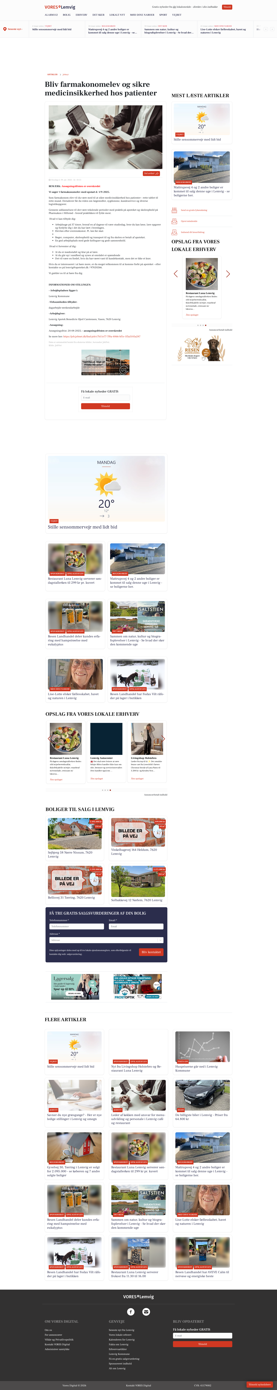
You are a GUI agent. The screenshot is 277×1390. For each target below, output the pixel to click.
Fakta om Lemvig (118, 1344)
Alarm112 (51, 14)
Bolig (67, 14)
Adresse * (54, 934)
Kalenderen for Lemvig (122, 1339)
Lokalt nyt (117, 14)
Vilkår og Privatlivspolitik (59, 1339)
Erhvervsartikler (118, 1349)
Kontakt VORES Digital (57, 1344)
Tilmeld (227, 7)
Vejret (176, 14)
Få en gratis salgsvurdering (124, 1358)
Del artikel (149, 173)
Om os (48, 1330)
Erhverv (81, 14)
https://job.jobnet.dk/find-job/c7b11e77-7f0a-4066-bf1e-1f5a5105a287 (101, 336)
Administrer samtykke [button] (57, 1349)
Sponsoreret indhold (120, 1363)
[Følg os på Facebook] (131, 1312)
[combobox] (51, 940)
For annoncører (53, 1334)
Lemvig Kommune (119, 1354)
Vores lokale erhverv (120, 1334)
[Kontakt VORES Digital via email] (146, 1312)
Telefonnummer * (59, 920)
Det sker (98, 14)
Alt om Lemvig (117, 1368)
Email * (113, 920)
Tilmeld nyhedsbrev (260, 1384)
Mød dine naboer (142, 14)
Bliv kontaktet (151, 952)
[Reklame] (105, 362)
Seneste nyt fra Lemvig (121, 1330)
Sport (163, 14)
